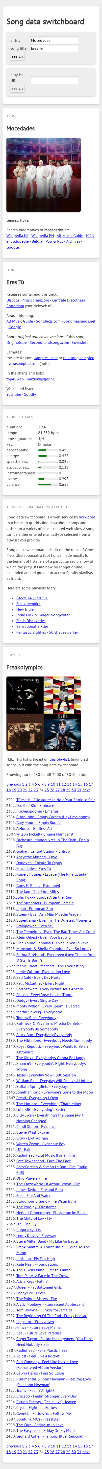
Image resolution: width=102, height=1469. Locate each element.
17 (91, 784)
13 (69, 784)
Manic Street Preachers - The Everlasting (50, 965)
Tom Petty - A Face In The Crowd (43, 1275)
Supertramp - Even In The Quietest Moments (53, 920)
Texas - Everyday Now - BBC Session (46, 1075)
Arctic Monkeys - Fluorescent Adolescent (50, 1304)
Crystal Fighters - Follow (36, 1407)
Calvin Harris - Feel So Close (40, 1373)
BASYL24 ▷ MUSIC (32, 597)
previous (13, 784)
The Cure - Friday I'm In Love (40, 1424)
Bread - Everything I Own (37, 1097)
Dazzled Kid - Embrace (35, 805)
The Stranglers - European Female (45, 902)
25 (47, 789)
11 (58, 784)
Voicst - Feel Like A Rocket (37, 1355)
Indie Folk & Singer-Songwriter (43, 614)
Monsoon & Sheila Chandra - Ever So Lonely (53, 948)
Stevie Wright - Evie (32, 1132)
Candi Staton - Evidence (36, 1126)
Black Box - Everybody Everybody (44, 1034)
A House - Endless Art (34, 828)
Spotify (30, 394)
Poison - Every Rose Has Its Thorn (44, 994)
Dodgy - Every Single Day (37, 1000)
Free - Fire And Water (33, 1195)
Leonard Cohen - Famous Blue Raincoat (49, 1436)
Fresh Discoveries (31, 620)
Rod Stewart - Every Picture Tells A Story (49, 988)
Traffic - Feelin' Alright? (35, 1390)
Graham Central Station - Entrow (43, 851)
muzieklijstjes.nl (40, 378)
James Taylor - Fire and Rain (39, 1189)
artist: (15, 40)
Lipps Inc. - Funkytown (35, 1321)
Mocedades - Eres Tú (33, 868)
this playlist (59, 759)
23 (36, 789)
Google (12, 247)
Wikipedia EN (42, 235)
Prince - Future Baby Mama (38, 1327)
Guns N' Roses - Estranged (38, 885)
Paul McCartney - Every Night (40, 983)
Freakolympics (28, 603)
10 (53, 784)
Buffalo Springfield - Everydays (42, 1086)
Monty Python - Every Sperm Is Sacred (48, 1005)
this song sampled (78, 357)
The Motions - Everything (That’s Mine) (48, 1103)
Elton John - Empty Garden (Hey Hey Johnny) (53, 816)
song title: (18, 48)
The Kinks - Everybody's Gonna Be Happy (50, 1057)
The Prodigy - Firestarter (36, 1206)
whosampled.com (24, 363)
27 (57, 789)
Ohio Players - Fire (31, 1178)
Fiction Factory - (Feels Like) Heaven (46, 1401)
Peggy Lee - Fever (30, 1292)
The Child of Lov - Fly (34, 1218)
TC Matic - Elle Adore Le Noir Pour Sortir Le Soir (55, 799)
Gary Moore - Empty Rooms (38, 822)
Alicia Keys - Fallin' (32, 1281)
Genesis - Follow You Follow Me (43, 1413)
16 (85, 784)
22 (30, 789)
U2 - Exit (23, 1149)
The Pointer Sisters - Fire (36, 1298)
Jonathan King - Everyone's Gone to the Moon (54, 1092)
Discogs (13, 300)
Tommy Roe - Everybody (36, 1017)
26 (52, 789)
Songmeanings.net (79, 321)
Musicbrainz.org (36, 300)
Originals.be (16, 342)
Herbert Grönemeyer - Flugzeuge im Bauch (52, 1212)
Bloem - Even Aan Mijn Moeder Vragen (48, 914)
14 (75, 784)
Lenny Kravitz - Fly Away (36, 1235)
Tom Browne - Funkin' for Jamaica (44, 1309)
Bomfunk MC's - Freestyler (38, 1419)
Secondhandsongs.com (49, 342)
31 (79, 789)
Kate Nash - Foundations (37, 1264)
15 (80, 784)
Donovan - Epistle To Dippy (39, 862)
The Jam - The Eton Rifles (37, 891)
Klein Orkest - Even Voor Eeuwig (43, 937)
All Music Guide (70, 235)
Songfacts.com (48, 321)
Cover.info (80, 342)
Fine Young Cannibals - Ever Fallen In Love (52, 942)
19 (14, 789)
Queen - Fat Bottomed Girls (39, 1287)
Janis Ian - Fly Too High (35, 1258)
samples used (46, 357)
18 (8, 789)
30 (74, 789)
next (86, 789)
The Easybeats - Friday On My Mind (45, 1430)
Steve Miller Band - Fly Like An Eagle (47, 1241)
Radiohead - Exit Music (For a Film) (45, 1155)
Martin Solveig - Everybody (39, 1011)
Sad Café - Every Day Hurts (38, 977)
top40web (15, 378)
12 (64, 784)
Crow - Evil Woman (32, 1138)
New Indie (25, 609)
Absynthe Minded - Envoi (37, 856)
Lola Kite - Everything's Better (40, 1109)
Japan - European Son (34, 908)
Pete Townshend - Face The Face (43, 1160)
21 (25, 789)
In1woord (87, 516)
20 (19, 789)
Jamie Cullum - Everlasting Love (43, 971)
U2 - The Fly (26, 1223)
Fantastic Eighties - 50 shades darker (47, 632)
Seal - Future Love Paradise (39, 1332)
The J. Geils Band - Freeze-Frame (43, 1269)
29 (68, 789)
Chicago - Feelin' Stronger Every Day (46, 1396)
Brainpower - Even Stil (35, 925)
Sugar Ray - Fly (28, 1229)
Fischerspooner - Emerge (37, 811)
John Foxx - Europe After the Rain (44, 897)
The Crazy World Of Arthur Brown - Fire (48, 1183)
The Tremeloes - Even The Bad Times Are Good (55, 931)
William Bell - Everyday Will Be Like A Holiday (54, 1080)
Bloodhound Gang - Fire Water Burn (46, 1201)
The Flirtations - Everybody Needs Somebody (54, 1040)
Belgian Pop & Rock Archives (56, 241)
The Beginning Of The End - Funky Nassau (51, 1315)
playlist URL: (16, 77)
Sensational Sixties (32, 626)
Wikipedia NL (17, 235)
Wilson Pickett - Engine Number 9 (44, 834)
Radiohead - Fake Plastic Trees (41, 1350)
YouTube (13, 394)
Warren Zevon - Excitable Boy (40, 1143)
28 (63, 789)
